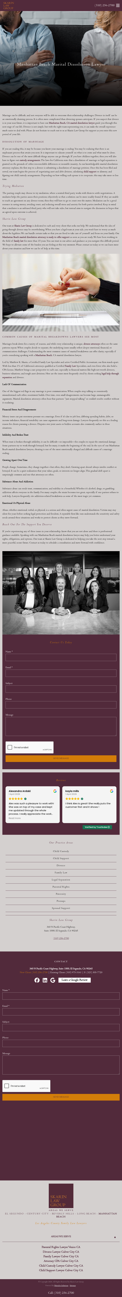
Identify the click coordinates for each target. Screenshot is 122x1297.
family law (19, 241)
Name (9, 652)
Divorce (61, 865)
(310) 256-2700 (105, 5)
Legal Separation (61, 880)
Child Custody (61, 851)
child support (90, 172)
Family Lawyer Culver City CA (61, 1256)
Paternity (61, 894)
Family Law (70, 366)
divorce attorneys (92, 344)
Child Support (61, 858)
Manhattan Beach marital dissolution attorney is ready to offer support (36, 237)
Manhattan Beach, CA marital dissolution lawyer (72, 123)
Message (9, 715)
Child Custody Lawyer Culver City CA (61, 1265)
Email (9, 667)
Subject (9, 683)
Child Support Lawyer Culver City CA (61, 1270)
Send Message (61, 758)
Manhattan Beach (43, 355)
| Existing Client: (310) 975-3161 (65, 972)
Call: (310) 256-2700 (61, 1293)
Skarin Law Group (23, 226)
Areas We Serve (61, 1236)
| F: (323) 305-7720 (92, 972)
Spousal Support (61, 908)
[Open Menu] (118, 6)
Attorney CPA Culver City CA (61, 1261)
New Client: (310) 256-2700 (34, 972)
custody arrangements (30, 160)
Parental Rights (61, 887)
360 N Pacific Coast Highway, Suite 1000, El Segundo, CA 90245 (61, 969)
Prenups (61, 901)
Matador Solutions (61, 1286)
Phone (9, 699)
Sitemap (73, 1286)
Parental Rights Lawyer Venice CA (61, 1247)
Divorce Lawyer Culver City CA (61, 1252)
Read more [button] (71, 818)
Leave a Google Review (75, 980)
